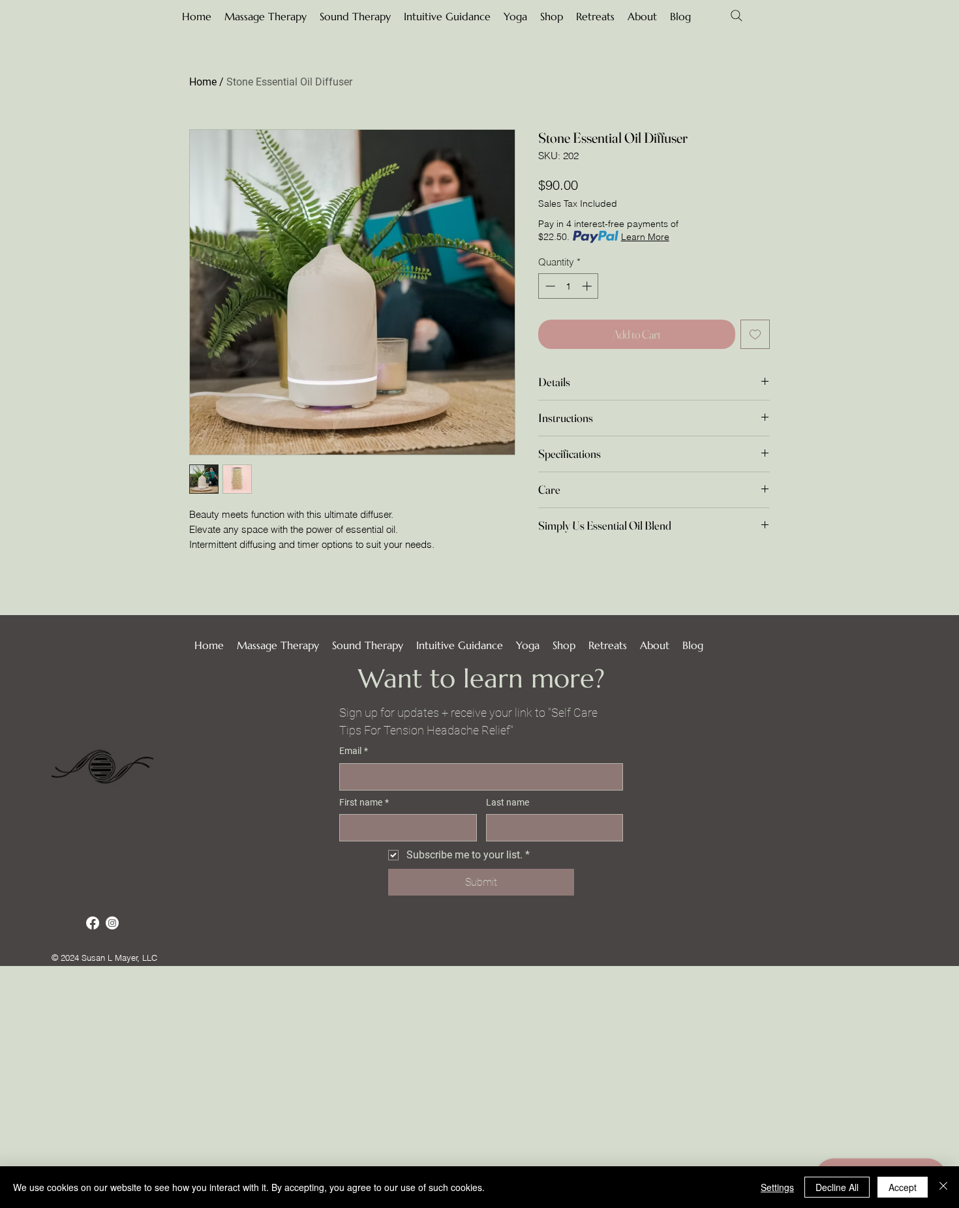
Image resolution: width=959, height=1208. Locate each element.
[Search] (736, 15)
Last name (507, 802)
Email (353, 751)
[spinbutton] (568, 286)
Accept (903, 1187)
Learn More (645, 237)
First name (364, 802)
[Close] (943, 1187)
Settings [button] (777, 1187)
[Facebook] (92, 922)
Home (203, 82)
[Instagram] (112, 922)
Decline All (837, 1187)
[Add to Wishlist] (755, 334)
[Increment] (588, 286)
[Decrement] (549, 286)
